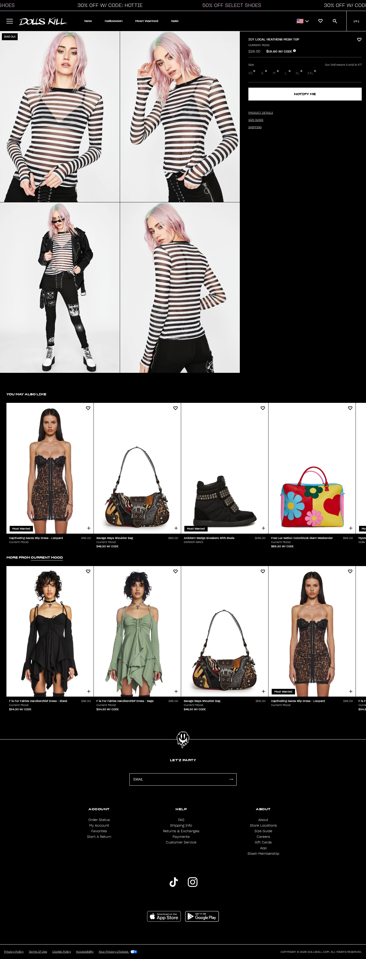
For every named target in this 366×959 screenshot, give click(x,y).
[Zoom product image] (60, 116)
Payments (181, 836)
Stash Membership (263, 853)
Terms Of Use (38, 951)
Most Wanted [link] (146, 21)
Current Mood (259, 45)
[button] (108, 5)
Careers (263, 836)
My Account (99, 825)
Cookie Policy (61, 951)
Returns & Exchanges (181, 831)
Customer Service (181, 842)
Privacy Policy (14, 951)
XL (298, 73)
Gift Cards (263, 842)
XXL (310, 73)
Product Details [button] (260, 112)
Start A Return (99, 836)
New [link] (88, 21)
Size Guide (263, 831)
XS (250, 73)
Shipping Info (181, 825)
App (263, 848)
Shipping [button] (255, 127)
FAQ (181, 820)
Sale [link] (174, 21)
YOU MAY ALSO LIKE (26, 394)
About (263, 820)
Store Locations (263, 825)
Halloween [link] (113, 21)
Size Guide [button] (255, 120)
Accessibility (85, 951)
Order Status (99, 820)
